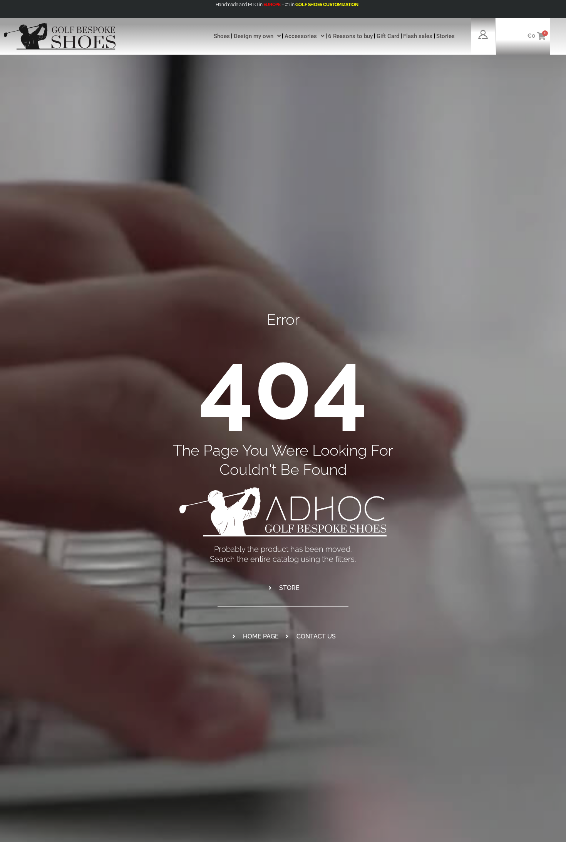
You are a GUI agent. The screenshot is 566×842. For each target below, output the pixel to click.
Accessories (301, 36)
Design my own (253, 36)
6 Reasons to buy (350, 36)
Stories (445, 36)
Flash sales (417, 36)
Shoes (222, 36)
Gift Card (388, 36)
